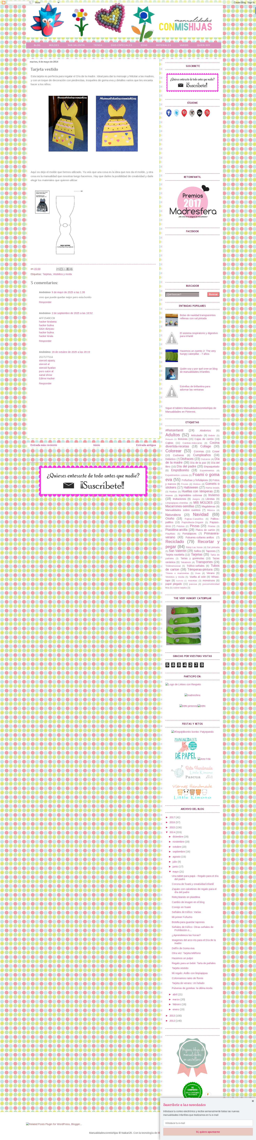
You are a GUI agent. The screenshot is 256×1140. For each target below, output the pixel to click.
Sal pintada (213, 547)
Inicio (96, 445)
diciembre (178, 836)
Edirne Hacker (47, 378)
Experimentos (207, 470)
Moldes (54, 45)
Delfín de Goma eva (183, 948)
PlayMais (170, 533)
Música (211, 510)
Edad (144, 45)
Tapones (211, 551)
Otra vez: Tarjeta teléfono (186, 953)
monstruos (209, 580)
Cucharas (178, 455)
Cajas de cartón (204, 439)
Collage (205, 446)
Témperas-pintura (199, 569)
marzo (176, 999)
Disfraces (186, 459)
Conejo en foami (181, 907)
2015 (172, 827)
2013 (172, 1015)
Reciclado (174, 541)
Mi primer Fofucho (182, 917)
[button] (208, 1104)
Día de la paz (198, 462)
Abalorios (205, 430)
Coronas (199, 451)
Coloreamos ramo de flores (187, 978)
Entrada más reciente (43, 445)
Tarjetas (47, 274)
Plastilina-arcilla (176, 530)
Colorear (173, 451)
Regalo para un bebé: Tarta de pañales (194, 963)
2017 (172, 817)
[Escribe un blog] (61, 269)
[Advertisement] (191, 145)
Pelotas (181, 526)
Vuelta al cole (198, 576)
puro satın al (46, 371)
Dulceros (205, 459)
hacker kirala (46, 336)
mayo (176, 871)
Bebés (211, 435)
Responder (45, 302)
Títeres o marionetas (177, 573)
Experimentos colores (176, 475)
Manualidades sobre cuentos (182, 510)
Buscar (213, 294)
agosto (177, 856)
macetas (192, 580)
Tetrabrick (186, 562)
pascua (193, 584)
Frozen (184, 484)
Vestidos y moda (62, 274)
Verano (211, 573)
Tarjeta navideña (174, 554)
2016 (172, 822)
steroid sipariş (47, 360)
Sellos (197, 551)
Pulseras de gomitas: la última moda (192, 988)
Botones (183, 439)
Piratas (211, 526)
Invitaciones (179, 499)
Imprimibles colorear (190, 495)
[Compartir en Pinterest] (71, 269)
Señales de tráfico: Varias (186, 912)
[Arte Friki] (204, 759)
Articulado (196, 435)
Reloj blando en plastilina (186, 897)
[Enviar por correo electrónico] (58, 269)
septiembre (179, 851)
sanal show (45, 375)
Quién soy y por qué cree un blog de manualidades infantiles (199, 370)
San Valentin (76, 45)
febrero (177, 1004)
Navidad (200, 514)
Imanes (169, 495)
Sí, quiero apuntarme (208, 1131)
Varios (184, 45)
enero (176, 1009)
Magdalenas (208, 506)
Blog (37, 45)
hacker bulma (46, 325)
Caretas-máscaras (192, 443)
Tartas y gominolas (192, 558)
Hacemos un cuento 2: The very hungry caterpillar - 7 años (198, 352)
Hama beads (212, 487)
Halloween (191, 487)
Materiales (163, 45)
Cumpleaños (202, 455)
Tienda (98, 45)
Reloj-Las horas (194, 547)
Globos (197, 484)
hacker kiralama (47, 321)
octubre (177, 846)
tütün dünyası (46, 328)
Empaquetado (211, 466)
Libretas (210, 499)
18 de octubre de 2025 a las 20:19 (71, 352)
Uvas (197, 573)
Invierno (213, 495)
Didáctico (170, 459)
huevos (179, 580)
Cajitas (169, 442)
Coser (215, 451)
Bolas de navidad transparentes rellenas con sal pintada (198, 317)
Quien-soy (203, 45)
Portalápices (189, 533)
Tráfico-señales (195, 565)
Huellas (173, 491)
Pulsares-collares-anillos (200, 537)
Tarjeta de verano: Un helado (188, 983)
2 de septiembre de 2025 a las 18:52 (72, 313)
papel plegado (173, 584)
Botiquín (169, 439)
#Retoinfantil (174, 430)
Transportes (204, 562)
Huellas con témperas (197, 491)
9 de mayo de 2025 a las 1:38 (68, 292)
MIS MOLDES (202, 502)
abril (175, 994)
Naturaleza (173, 515)
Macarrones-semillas (179, 506)
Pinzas (194, 526)
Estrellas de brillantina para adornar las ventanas (195, 388)
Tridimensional (173, 566)
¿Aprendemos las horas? (186, 935)
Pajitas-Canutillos (194, 519)
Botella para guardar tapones (188, 922)
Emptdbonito (180, 470)
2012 (172, 1020)
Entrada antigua (146, 445)
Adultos (172, 435)
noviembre (179, 841)
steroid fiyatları (47, 367)
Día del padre (186, 466)
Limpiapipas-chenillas (176, 503)
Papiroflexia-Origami (192, 522)
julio (175, 861)
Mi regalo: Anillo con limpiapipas (190, 973)
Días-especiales (121, 45)
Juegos (196, 499)
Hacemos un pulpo (182, 958)
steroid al (44, 364)
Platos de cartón (205, 530)
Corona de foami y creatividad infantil (193, 884)
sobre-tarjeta (180, 587)
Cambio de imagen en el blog (188, 902)
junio (176, 866)
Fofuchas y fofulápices (195, 480)
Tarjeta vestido (180, 968)
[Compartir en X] (64, 269)
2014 (172, 832)
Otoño (169, 518)
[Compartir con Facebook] (68, 269)
